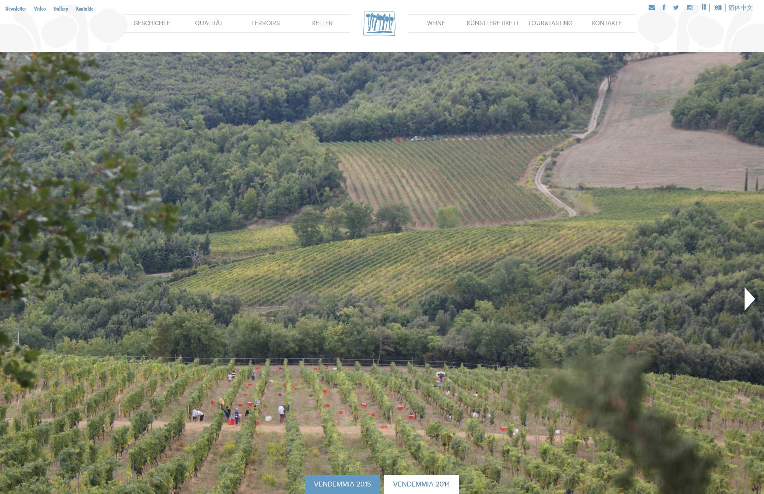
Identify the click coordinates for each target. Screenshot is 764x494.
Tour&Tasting (550, 23)
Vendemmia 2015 (342, 484)
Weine (436, 23)
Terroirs (265, 23)
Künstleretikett (493, 23)
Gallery (60, 8)
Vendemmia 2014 (421, 484)
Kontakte (84, 8)
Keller (322, 23)
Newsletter (15, 8)
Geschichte (152, 23)
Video (40, 8)
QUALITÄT (209, 23)
